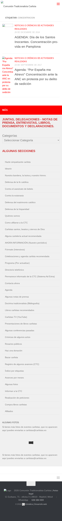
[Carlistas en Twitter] (35, 512)
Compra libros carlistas (16, 404)
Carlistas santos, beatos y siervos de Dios (25, 229)
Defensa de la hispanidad (17, 209)
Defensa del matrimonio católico (20, 202)
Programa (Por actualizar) (17, 263)
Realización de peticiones (17, 398)
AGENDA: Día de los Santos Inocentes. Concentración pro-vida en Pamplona (36, 41)
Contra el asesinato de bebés (19, 189)
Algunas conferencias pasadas (19, 330)
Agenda (8, 290)
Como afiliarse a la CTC (16, 222)
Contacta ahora (12, 283)
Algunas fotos (11, 384)
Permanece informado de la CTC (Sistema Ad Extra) (30, 276)
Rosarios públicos (13, 344)
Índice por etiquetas (14, 371)
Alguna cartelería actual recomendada (23, 236)
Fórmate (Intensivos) (15, 249)
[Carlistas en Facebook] (42, 512)
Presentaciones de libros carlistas (21, 323)
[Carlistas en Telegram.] (20, 512)
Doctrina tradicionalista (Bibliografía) (22, 303)
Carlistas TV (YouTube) (16, 317)
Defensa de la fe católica (16, 182)
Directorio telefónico (14, 270)
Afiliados (9, 411)
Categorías (9, 135)
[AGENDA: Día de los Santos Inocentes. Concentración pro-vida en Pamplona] (7, 29)
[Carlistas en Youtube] (27, 512)
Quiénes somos (12, 216)
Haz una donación (13, 350)
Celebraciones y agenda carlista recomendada (27, 256)
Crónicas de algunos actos (17, 337)
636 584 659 (38, 500)
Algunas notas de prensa (17, 297)
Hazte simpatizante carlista (18, 162)
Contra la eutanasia (14, 195)
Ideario (8, 168)
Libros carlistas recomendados (19, 310)
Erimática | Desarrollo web (36, 504)
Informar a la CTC (13, 391)
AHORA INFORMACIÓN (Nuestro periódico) (26, 243)
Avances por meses (14, 377)
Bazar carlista (11, 357)
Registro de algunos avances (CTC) (22, 364)
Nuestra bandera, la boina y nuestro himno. (25, 175)
